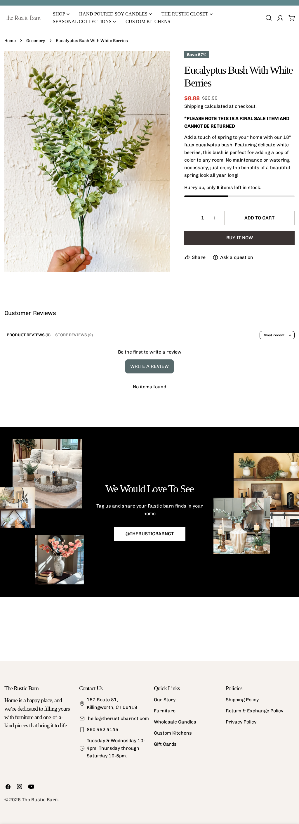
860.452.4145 (102, 729)
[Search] (268, 18)
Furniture (164, 711)
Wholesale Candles (175, 722)
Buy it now (239, 237)
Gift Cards (165, 744)
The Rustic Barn (40, 799)
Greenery (35, 40)
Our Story (164, 699)
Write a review (149, 366)
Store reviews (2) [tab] (74, 335)
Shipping (193, 106)
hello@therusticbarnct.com (118, 718)
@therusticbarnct (150, 533)
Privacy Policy (241, 722)
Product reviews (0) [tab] (29, 335)
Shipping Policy (242, 699)
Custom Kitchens (173, 733)
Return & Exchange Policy (254, 711)
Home (10, 40)
